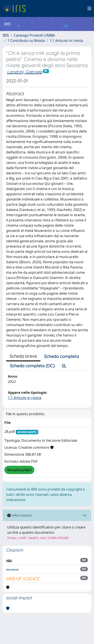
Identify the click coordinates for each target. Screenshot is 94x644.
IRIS (6, 35)
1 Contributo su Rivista (26, 40)
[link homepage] (16, 8)
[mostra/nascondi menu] (89, 8)
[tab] (64, 365)
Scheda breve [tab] (23, 356)
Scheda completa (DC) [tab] (32, 365)
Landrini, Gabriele (24, 72)
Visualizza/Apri (19, 469)
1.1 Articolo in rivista (66, 40)
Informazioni (21, 515)
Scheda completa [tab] (61, 356)
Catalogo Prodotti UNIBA (34, 35)
